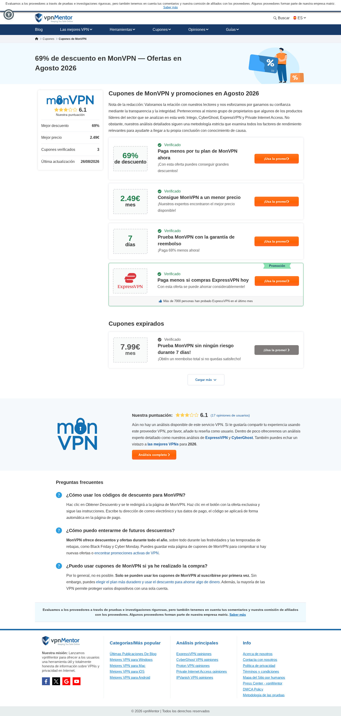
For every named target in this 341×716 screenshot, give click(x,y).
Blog (39, 30)
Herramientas (121, 30)
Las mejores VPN (74, 30)
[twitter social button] (56, 681)
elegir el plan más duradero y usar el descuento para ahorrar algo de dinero (158, 582)
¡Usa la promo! (275, 159)
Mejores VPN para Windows (131, 660)
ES (300, 18)
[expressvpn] (206, 284)
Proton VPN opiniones (193, 666)
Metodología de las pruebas (264, 695)
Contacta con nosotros (260, 660)
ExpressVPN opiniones (194, 654)
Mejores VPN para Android (130, 677)
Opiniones (196, 30)
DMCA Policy (253, 689)
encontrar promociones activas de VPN (126, 553)
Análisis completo (153, 455)
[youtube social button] (76, 681)
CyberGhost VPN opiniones (197, 660)
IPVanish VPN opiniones (194, 677)
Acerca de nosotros (258, 654)
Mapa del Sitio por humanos (264, 677)
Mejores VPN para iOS (127, 671)
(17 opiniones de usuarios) (230, 415)
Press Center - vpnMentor (262, 683)
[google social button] (66, 681)
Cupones (160, 30)
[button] (9, 14)
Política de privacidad (259, 666)
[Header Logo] (54, 18)
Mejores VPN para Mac (127, 666)
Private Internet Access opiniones (201, 671)
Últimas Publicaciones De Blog (133, 654)
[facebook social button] (46, 681)
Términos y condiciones (261, 671)
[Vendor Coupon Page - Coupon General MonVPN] (206, 159)
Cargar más (203, 380)
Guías (231, 30)
